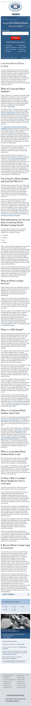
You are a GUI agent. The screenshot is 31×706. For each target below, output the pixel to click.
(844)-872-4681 (20, 644)
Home (7, 699)
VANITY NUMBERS (8, 594)
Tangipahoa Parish (7, 687)
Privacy (15, 699)
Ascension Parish (7, 675)
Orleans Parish (6, 683)
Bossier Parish (20, 675)
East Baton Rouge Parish (9, 679)
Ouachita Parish (20, 683)
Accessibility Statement (12, 701)
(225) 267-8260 (15, 14)
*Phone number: (6, 30)
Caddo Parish (6, 677)
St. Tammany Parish (22, 685)
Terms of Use (21, 699)
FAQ (11, 699)
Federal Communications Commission (14, 653)
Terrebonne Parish (21, 687)
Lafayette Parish (7, 681)
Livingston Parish (21, 681)
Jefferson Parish (21, 679)
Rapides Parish (7, 685)
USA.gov (7, 644)
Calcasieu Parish (21, 677)
